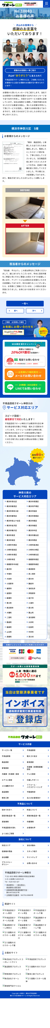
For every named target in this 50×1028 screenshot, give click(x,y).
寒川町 (9, 603)
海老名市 (31, 588)
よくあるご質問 (8, 833)
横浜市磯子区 (12, 530)
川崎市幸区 (11, 559)
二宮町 (9, 617)
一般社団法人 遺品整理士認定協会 (16, 886)
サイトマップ (32, 857)
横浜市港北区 (12, 501)
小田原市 (10, 583)
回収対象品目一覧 (9, 815)
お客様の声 (31, 827)
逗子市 (31, 598)
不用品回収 (31, 750)
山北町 (9, 632)
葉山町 (31, 612)
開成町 (9, 622)
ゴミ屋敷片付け (8, 786)
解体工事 (5, 798)
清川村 (31, 636)
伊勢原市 (31, 593)
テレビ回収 (31, 774)
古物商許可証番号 (12, 895)
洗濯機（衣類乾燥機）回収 (35, 768)
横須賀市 (31, 569)
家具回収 (30, 762)
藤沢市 (9, 569)
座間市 (9, 593)
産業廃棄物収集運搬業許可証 (16, 890)
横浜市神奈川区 (13, 511)
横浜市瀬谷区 (33, 535)
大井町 (31, 622)
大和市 (9, 579)
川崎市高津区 (33, 545)
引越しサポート (33, 780)
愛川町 (31, 607)
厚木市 (31, 579)
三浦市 (31, 603)
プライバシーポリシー (7, 863)
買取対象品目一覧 (34, 815)
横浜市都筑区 (12, 516)
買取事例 (5, 821)
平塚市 (9, 574)
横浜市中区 (32, 530)
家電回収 (5, 768)
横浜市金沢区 (12, 525)
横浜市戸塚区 (33, 506)
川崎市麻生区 (33, 554)
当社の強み (31, 845)
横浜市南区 (32, 520)
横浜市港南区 (33, 516)
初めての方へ (7, 809)
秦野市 (9, 588)
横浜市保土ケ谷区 (13, 520)
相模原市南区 (33, 559)
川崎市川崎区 (33, 549)
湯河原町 (31, 617)
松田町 (31, 627)
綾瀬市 (9, 598)
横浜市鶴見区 (12, 506)
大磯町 (9, 612)
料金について (32, 809)
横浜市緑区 (32, 525)
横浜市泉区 (11, 535)
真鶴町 (9, 636)
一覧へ (25, 303)
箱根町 (9, 627)
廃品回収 (5, 762)
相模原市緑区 (33, 564)
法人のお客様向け (34, 798)
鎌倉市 (31, 583)
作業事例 (30, 821)
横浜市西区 (32, 540)
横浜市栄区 (11, 540)
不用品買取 (6, 756)
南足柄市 (10, 607)
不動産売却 (31, 792)
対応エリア (6, 845)
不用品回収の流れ (9, 827)
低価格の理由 (7, 851)
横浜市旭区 (32, 511)
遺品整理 (5, 792)
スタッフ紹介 (32, 851)
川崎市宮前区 (12, 549)
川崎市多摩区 (12, 554)
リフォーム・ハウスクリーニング (34, 785)
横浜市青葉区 (33, 501)
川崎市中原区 (12, 545)
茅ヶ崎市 (31, 574)
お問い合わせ (32, 863)
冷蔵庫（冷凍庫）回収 (10, 774)
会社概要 (5, 857)
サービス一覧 (7, 750)
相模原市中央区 (13, 564)
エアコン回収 (7, 780)
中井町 (31, 632)
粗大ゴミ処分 (32, 756)
